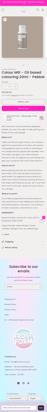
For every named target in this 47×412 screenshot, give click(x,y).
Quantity (5, 82)
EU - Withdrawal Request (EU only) (19, 320)
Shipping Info (10, 299)
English (33, 398)
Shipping (14, 95)
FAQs (7, 315)
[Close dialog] (46, 403)
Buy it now (23, 108)
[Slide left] (18, 65)
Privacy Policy (10, 309)
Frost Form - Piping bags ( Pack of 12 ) (22, 117)
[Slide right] (28, 65)
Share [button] (6, 234)
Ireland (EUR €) (15, 398)
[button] (2, 9)
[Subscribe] (39, 286)
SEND (41, 408)
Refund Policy (10, 304)
